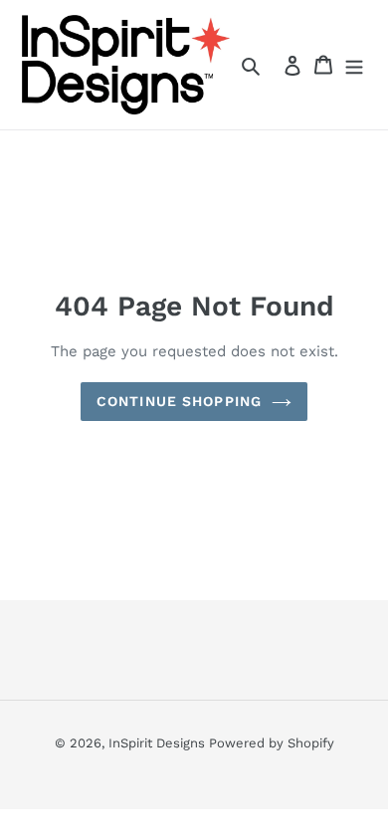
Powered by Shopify (271, 742)
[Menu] (354, 65)
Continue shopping (179, 401)
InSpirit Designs (158, 742)
